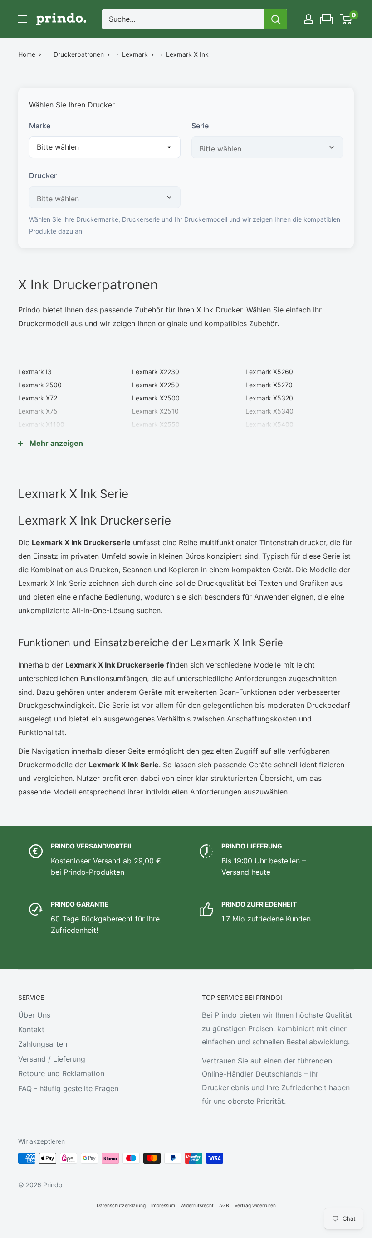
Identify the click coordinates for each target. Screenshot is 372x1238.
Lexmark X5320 (269, 398)
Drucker (43, 175)
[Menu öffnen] (22, 19)
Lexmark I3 (35, 371)
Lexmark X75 (38, 411)
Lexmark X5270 (269, 385)
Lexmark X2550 (156, 424)
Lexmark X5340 (269, 411)
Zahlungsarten (42, 1043)
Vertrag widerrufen (255, 1205)
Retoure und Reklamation (61, 1073)
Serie (200, 125)
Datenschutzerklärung (121, 1205)
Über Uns (34, 1014)
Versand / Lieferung (51, 1058)
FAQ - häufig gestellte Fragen (68, 1088)
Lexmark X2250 (155, 385)
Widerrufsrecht (197, 1205)
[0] (346, 19)
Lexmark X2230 (155, 371)
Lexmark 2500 (40, 385)
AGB (224, 1205)
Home (26, 54)
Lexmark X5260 (269, 371)
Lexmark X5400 (269, 424)
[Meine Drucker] (327, 16)
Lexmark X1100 (41, 424)
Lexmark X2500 (156, 398)
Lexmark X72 (37, 398)
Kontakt (31, 1029)
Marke (39, 125)
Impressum (163, 1205)
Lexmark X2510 (155, 411)
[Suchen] (275, 19)
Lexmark (135, 54)
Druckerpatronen (79, 54)
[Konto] (308, 19)
